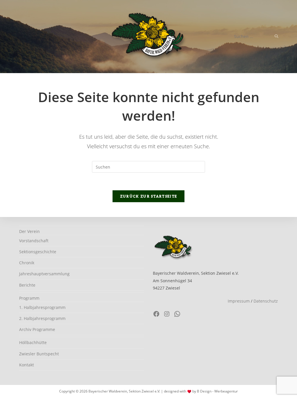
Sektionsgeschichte (37, 251)
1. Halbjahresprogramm (42, 307)
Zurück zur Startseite (148, 196)
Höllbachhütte (33, 342)
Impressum (239, 301)
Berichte (27, 285)
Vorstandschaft (33, 240)
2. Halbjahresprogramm (42, 318)
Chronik (26, 262)
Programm (29, 298)
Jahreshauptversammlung (44, 273)
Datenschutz (265, 301)
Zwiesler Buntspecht (39, 354)
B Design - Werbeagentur (217, 391)
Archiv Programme (37, 329)
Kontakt (26, 365)
